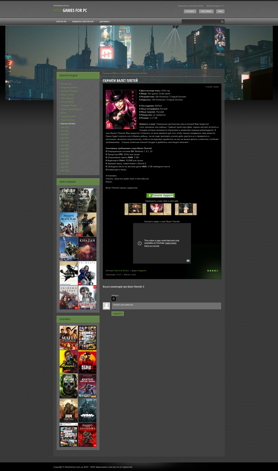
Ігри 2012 (65, 134)
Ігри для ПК (125, 73)
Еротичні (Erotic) (140, 73)
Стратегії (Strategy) (69, 91)
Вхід (220, 11)
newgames (142, 270)
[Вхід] (113, 299)
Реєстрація (206, 11)
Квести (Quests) (68, 120)
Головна (190, 11)
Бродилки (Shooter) (69, 87)
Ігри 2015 (65, 145)
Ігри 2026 (65, 171)
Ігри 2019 (65, 160)
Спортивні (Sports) (69, 105)
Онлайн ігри (66, 84)
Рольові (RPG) (67, 102)
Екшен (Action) (67, 95)
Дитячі (64, 113)
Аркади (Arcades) (68, 116)
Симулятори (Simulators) (71, 109)
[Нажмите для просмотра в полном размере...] (137, 215)
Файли (115, 73)
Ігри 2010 (65, 127)
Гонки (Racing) (67, 98)
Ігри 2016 (65, 149)
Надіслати (117, 313)
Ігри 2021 (65, 167)
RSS (222, 6)
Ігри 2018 (65, 156)
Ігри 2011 (65, 131)
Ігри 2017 (65, 152)
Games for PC (70, 10)
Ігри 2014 (65, 142)
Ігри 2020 (65, 163)
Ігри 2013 (65, 138)
